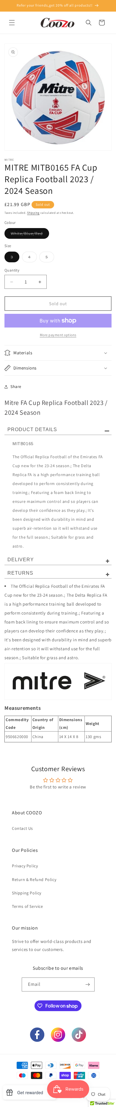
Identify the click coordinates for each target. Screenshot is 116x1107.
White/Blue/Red (30, 234)
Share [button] (15, 386)
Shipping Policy (26, 893)
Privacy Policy (25, 866)
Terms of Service (27, 906)
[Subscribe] (87, 984)
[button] (11, 22)
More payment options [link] (58, 335)
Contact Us (22, 828)
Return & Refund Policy (34, 879)
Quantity (11, 270)
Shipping (33, 213)
